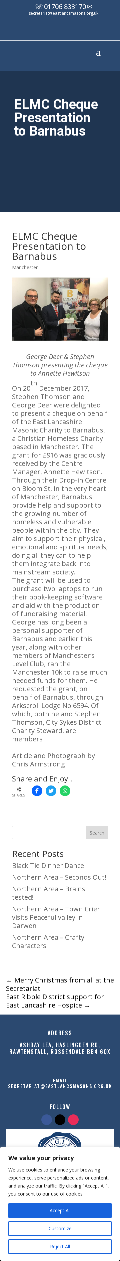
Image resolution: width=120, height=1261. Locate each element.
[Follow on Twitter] (60, 1119)
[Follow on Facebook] (50, 31)
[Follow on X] (63, 31)
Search (97, 833)
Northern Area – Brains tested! (48, 893)
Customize (60, 1228)
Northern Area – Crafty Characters (48, 941)
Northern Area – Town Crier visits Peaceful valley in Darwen (56, 917)
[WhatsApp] (65, 790)
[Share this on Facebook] (37, 790)
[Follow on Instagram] (77, 31)
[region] (60, 1204)
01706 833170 (65, 6)
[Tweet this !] (51, 790)
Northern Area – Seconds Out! (59, 877)
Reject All (60, 1246)
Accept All (60, 1210)
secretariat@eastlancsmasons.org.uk (63, 13)
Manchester (25, 267)
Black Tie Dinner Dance (48, 865)
